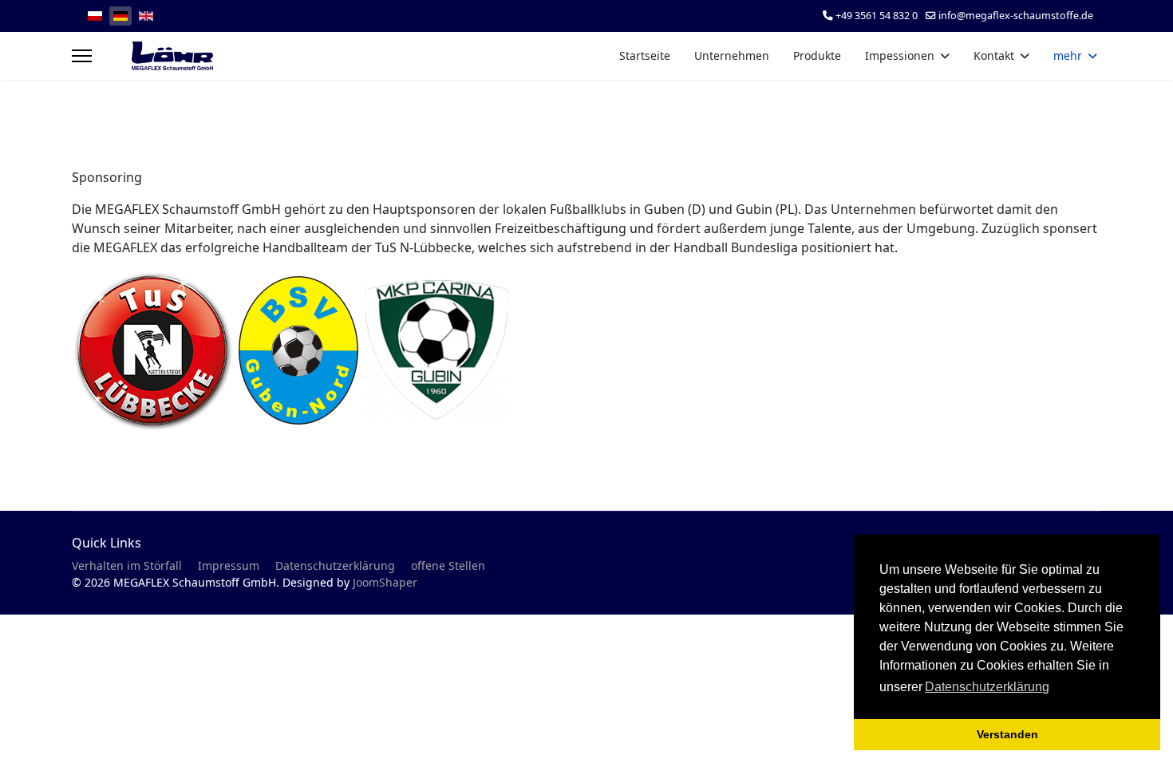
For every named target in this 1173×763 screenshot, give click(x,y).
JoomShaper (385, 582)
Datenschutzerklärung (335, 565)
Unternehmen (731, 55)
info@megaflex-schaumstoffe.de (1015, 15)
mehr (1067, 55)
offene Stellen (448, 565)
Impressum (228, 565)
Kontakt (994, 55)
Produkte (817, 55)
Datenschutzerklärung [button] (987, 687)
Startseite (644, 55)
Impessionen (899, 55)
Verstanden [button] (1007, 734)
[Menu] (82, 56)
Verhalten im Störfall (127, 565)
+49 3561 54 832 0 (876, 15)
